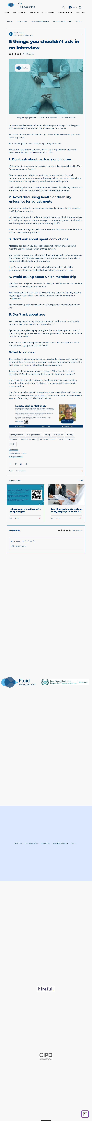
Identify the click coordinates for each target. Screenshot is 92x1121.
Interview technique (47, 439)
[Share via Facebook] (10, 464)
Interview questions (28, 439)
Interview (13, 439)
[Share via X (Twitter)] (15, 464)
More (78, 21)
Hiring (47, 435)
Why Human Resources (40, 21)
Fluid (20, 3)
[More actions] (81, 34)
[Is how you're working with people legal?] (25, 494)
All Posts (10, 21)
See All (80, 480)
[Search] (63, 7)
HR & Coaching (26, 6)
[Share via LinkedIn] (21, 464)
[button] (80, 7)
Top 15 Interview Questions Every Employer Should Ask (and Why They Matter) (66, 510)
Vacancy (70, 435)
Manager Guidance (34, 435)
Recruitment (22, 21)
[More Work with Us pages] (42, 12)
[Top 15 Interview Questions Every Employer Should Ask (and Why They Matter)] (66, 494)
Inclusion (70, 439)
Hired (61, 439)
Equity (12, 444)
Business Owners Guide (62, 21)
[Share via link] (26, 464)
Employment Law (16, 435)
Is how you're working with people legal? (25, 510)
